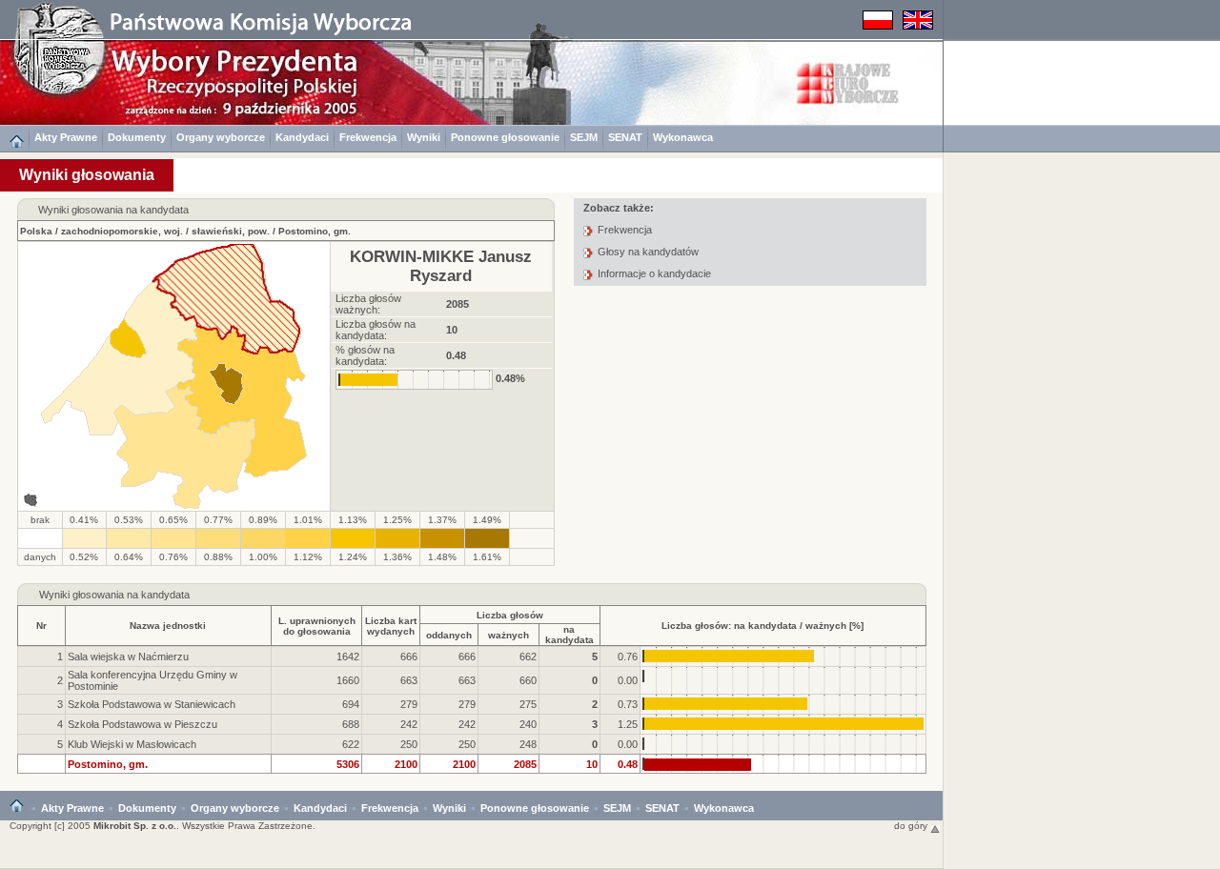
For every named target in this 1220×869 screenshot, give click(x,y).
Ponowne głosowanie (505, 137)
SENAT (625, 137)
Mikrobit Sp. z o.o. (134, 825)
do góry (912, 825)
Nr (41, 625)
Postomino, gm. (314, 231)
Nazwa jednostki (168, 625)
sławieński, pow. (231, 231)
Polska (36, 231)
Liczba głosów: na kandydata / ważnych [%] (762, 625)
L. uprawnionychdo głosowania (317, 626)
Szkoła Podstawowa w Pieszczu (142, 724)
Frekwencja (367, 137)
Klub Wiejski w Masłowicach (132, 744)
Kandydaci (302, 137)
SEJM (584, 137)
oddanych (449, 635)
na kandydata (569, 634)
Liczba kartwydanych (391, 626)
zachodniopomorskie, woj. (122, 231)
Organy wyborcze (220, 137)
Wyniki (423, 137)
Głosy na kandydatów (648, 251)
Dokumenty (137, 137)
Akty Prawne (65, 137)
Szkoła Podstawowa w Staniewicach (151, 704)
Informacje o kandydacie (654, 273)
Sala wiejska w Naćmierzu (128, 656)
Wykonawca (683, 137)
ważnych (508, 635)
